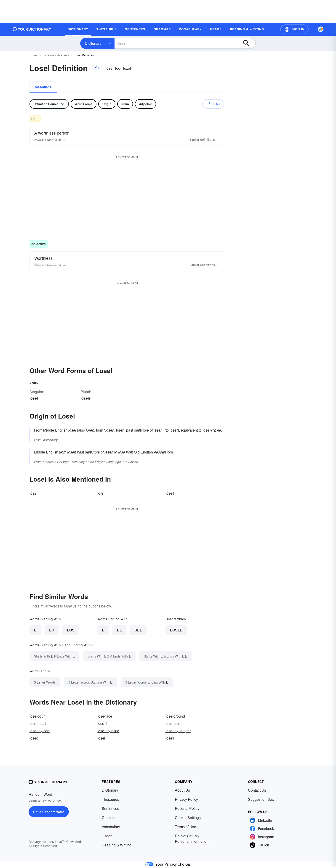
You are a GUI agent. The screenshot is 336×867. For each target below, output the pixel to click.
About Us (182, 790)
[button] (294, 29)
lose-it (102, 723)
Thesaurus (110, 799)
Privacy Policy (186, 799)
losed (33, 738)
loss (32, 493)
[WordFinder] (320, 29)
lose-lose (172, 723)
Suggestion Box (261, 799)
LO (51, 630)
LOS (71, 630)
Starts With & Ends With (54, 656)
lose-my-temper (178, 730)
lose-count (37, 716)
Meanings (43, 87)
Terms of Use (185, 826)
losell (169, 493)
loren (120, 430)
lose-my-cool (39, 730)
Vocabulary (111, 826)
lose (206, 430)
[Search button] (248, 43)
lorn (170, 452)
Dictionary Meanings (56, 55)
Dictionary (93, 43)
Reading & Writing (116, 845)
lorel (100, 493)
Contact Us (257, 790)
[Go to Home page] (32, 29)
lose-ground (175, 716)
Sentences (110, 808)
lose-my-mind (108, 730)
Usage (107, 835)
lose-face (104, 716)
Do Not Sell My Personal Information (191, 838)
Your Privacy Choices (173, 864)
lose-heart (37, 723)
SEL (138, 630)
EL (119, 630)
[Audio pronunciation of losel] (97, 67)
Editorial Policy (187, 808)
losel (176, 630)
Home (33, 55)
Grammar (109, 817)
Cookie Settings (188, 817)
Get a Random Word (48, 811)
